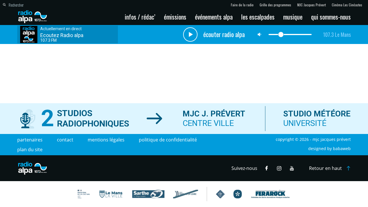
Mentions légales (106, 140)
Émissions (175, 16)
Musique (292, 16)
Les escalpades (258, 16)
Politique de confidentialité (168, 140)
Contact (65, 140)
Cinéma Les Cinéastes (347, 5)
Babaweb (342, 148)
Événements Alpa (214, 16)
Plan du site (30, 149)
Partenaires (30, 140)
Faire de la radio (242, 5)
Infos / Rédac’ (140, 16)
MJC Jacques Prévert (311, 5)
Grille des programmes (275, 5)
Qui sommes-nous (331, 16)
